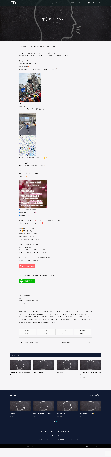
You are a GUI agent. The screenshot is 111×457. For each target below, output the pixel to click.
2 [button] (56, 421)
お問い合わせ (81, 3)
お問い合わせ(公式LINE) (63, 439)
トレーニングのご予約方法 (87, 413)
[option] (57, 409)
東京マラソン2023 (61, 413)
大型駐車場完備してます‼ (39, 413)
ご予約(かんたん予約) (44, 439)
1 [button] (54, 421)
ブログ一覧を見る (94, 395)
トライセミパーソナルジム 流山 (55, 431)
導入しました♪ (60, 372)
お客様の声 (91, 3)
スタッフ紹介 (70, 3)
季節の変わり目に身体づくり (17, 413)
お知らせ (54, 3)
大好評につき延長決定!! (39, 372)
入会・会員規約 (74, 439)
